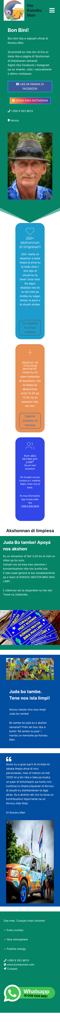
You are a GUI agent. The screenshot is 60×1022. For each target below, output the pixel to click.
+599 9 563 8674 (30, 506)
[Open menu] (52, 10)
